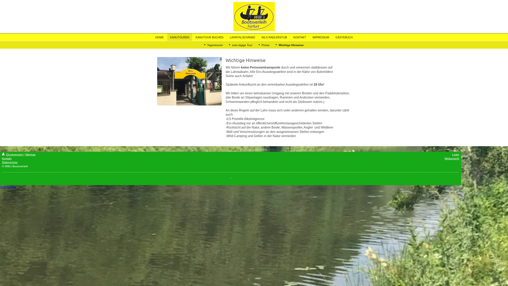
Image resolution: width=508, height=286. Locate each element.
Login (455, 154)
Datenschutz (10, 162)
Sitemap (30, 154)
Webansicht (451, 158)
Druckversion (15, 154)
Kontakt (7, 158)
